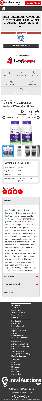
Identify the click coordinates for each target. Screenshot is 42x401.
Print (37, 114)
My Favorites (15, 372)
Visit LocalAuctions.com (19, 338)
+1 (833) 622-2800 (25, 389)
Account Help (16, 374)
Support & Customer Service (18, 332)
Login (13, 362)
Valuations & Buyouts (18, 351)
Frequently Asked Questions (17, 327)
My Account (15, 365)
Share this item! (8, 188)
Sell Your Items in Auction (20, 344)
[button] (21, 132)
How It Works (15, 323)
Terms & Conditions (18, 312)
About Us (14, 308)
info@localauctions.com (21, 392)
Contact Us (15, 317)
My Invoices (15, 367)
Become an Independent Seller (20, 348)
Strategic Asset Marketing (20, 354)
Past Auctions (16, 310)
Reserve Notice (16, 315)
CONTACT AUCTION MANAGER (21, 46)
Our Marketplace (17, 335)
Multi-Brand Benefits (18, 356)
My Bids (14, 369)
